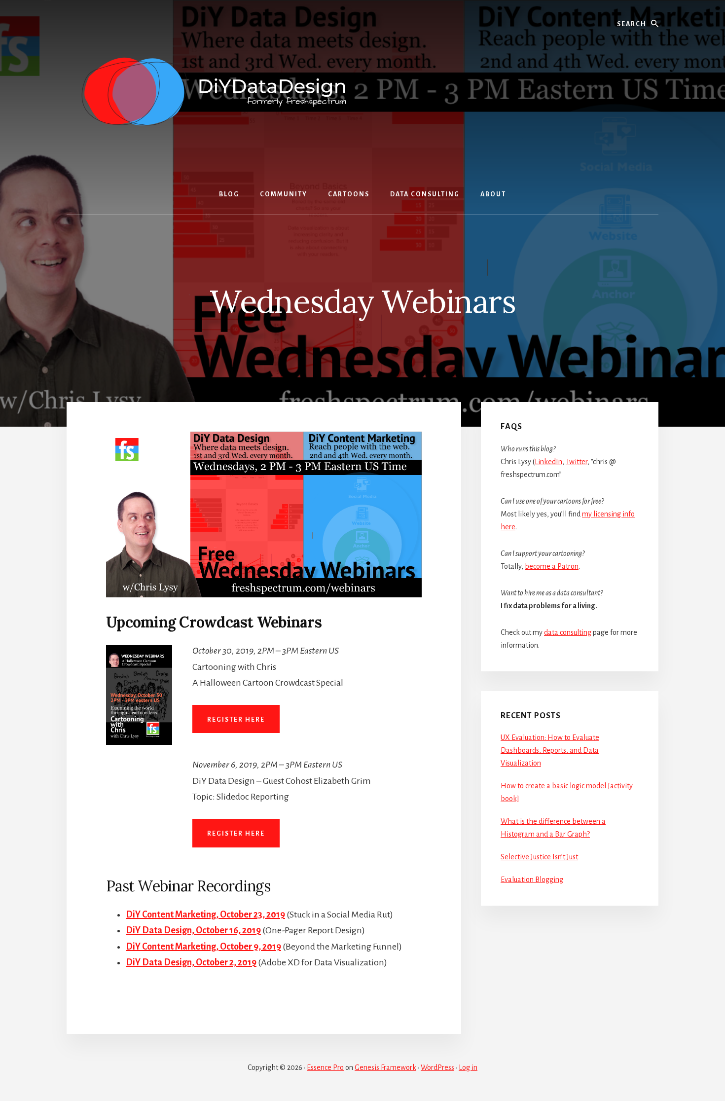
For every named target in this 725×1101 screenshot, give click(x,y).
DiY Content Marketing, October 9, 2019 (203, 947)
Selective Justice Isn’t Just (539, 857)
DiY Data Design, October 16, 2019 (193, 930)
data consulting (567, 632)
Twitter (576, 462)
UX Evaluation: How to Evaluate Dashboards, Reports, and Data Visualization (550, 750)
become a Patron (552, 566)
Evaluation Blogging (532, 879)
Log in (468, 1067)
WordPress (437, 1067)
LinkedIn (548, 462)
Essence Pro (325, 1067)
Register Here (236, 719)
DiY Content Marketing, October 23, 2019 (205, 914)
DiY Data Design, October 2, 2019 (191, 962)
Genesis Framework (385, 1067)
